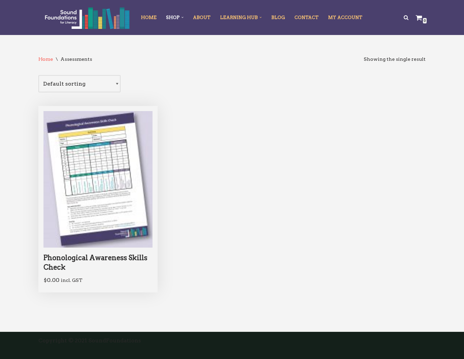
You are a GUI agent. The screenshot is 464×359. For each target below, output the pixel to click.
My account (345, 17)
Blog (278, 17)
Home (149, 17)
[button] (182, 17)
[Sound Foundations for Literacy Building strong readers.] (83, 17)
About (202, 17)
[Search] (406, 17)
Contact (307, 17)
